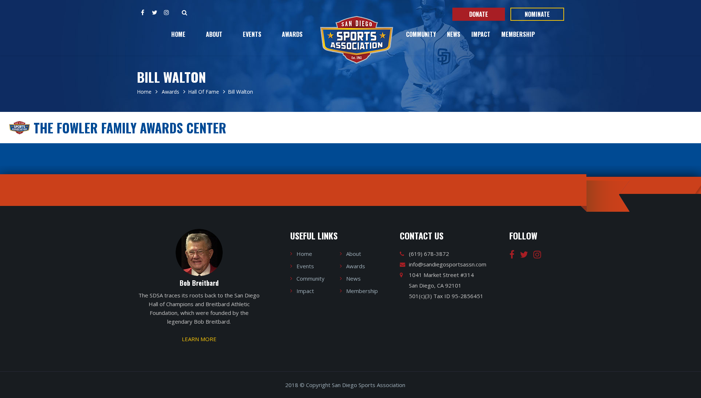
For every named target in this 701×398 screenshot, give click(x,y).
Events (252, 34)
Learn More (199, 339)
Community (421, 34)
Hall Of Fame (203, 91)
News (453, 34)
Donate (478, 14)
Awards (292, 34)
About (214, 34)
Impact (480, 34)
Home (178, 34)
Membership (518, 34)
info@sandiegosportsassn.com (447, 264)
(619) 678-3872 (429, 253)
